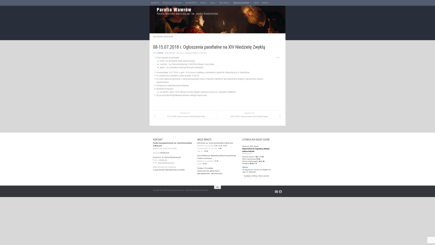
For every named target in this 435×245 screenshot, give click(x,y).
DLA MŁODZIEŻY (191, 3)
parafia (160, 53)
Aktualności (155, 3)
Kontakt (265, 3)
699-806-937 (163, 160)
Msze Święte (223, 3)
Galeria (256, 3)
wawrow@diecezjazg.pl (166, 163)
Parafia (202, 3)
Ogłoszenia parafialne (241, 3)
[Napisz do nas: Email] (276, 191)
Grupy (212, 3)
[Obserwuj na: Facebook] (280, 191)
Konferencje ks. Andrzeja (172, 3)
